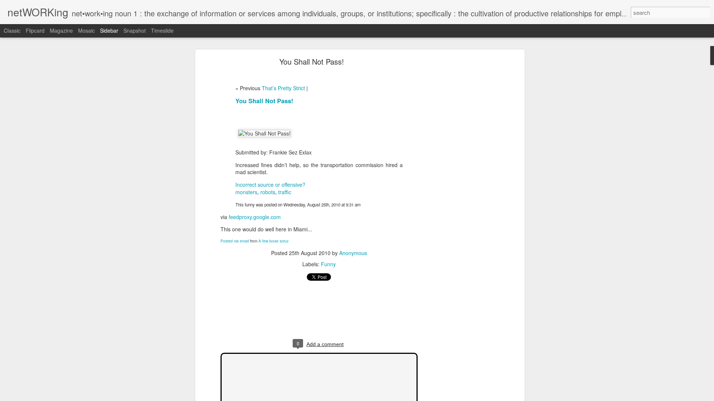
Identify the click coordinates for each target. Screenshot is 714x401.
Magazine (61, 30)
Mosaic (86, 30)
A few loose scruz (273, 241)
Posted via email (235, 241)
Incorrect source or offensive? (270, 184)
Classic (12, 30)
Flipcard (35, 30)
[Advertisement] (458, 176)
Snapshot (134, 30)
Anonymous (353, 253)
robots (267, 192)
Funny (328, 264)
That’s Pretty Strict (283, 88)
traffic (284, 192)
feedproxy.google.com (255, 217)
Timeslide (162, 30)
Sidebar (109, 30)
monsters (246, 192)
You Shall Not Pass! (311, 61)
